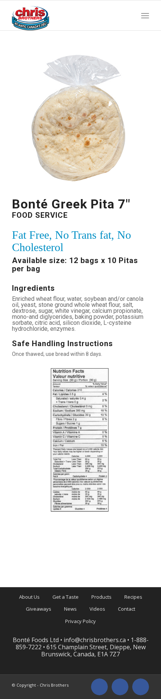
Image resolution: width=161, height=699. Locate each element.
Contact (126, 608)
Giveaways (38, 608)
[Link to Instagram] (120, 686)
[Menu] (145, 15)
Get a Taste (65, 596)
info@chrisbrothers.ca (95, 640)
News (70, 608)
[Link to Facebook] (99, 686)
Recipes (133, 596)
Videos (97, 608)
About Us (29, 596)
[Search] (130, 15)
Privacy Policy (80, 621)
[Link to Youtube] (140, 686)
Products (101, 596)
